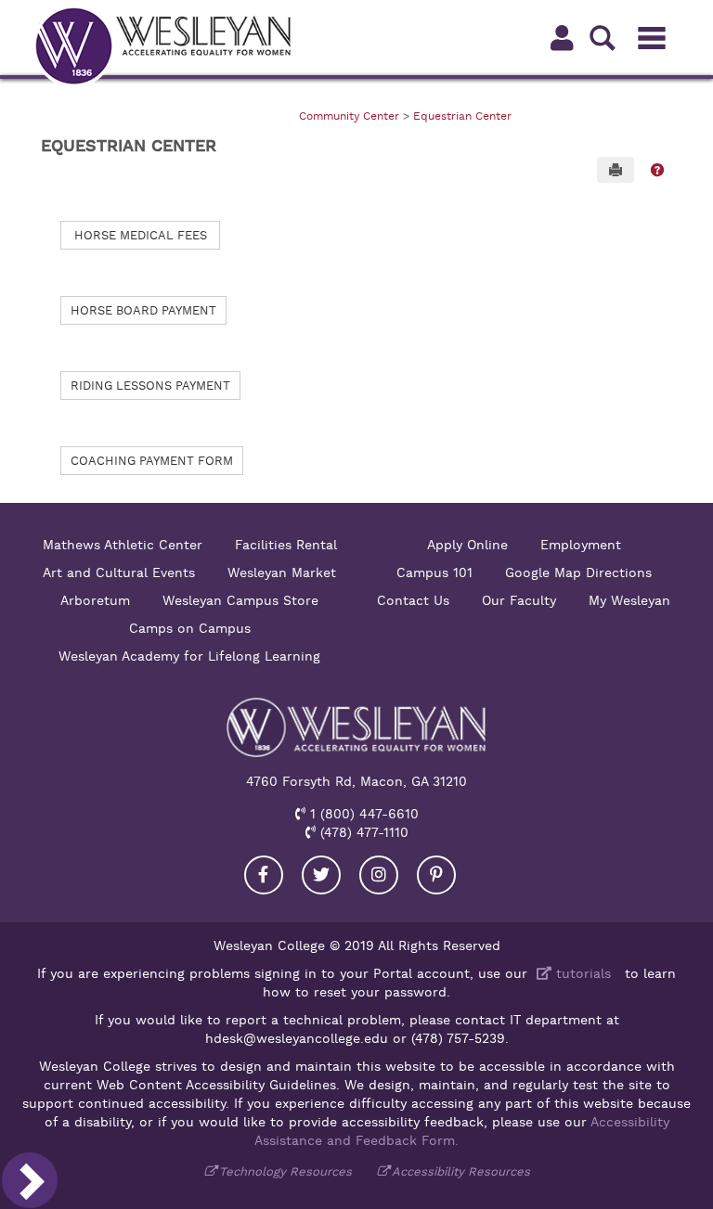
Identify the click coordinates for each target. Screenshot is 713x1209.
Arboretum (95, 600)
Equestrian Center (462, 115)
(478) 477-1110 (362, 832)
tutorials (581, 973)
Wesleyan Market (281, 572)
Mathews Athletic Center (122, 544)
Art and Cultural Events (119, 572)
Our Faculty (519, 600)
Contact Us (413, 600)
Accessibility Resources (461, 1171)
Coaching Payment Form (152, 461)
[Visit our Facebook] (263, 874)
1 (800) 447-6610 (362, 813)
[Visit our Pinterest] (436, 874)
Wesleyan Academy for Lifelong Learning (189, 656)
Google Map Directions (578, 572)
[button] (657, 170)
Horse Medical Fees (140, 235)
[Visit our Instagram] (378, 874)
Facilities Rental (286, 544)
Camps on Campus (190, 628)
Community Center (349, 115)
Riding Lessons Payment (150, 385)
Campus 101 (434, 572)
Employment (580, 544)
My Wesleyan (629, 600)
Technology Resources (285, 1171)
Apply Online (467, 544)
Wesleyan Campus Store (240, 600)
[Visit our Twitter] (321, 874)
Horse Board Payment (143, 310)
